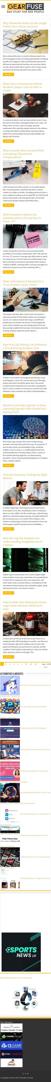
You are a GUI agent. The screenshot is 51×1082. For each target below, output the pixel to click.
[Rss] (23, 1073)
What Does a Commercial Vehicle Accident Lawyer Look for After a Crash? (22, 87)
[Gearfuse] (25, 7)
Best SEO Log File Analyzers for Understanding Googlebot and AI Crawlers (22, 542)
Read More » (8, 74)
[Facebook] (25, 1073)
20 (31, 664)
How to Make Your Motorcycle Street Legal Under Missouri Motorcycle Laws (24, 606)
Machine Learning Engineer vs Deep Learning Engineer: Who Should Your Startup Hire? (25, 409)
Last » (46, 667)
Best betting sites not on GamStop (16, 978)
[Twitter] (28, 1073)
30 (35, 664)
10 (26, 664)
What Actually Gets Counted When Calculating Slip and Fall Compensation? (23, 154)
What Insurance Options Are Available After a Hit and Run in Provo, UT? (22, 218)
